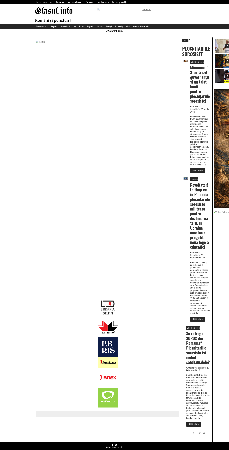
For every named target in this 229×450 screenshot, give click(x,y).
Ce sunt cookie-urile (44, 2)
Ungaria (90, 26)
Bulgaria (54, 26)
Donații (109, 26)
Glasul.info (54, 11)
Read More (198, 171)
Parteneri (89, 2)
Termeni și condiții (119, 2)
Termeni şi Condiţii (75, 2)
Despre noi (60, 2)
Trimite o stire (103, 2)
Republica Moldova (68, 26)
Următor (201, 433)
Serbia (81, 26)
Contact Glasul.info (141, 26)
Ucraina (100, 26)
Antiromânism (42, 26)
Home (185, 40)
